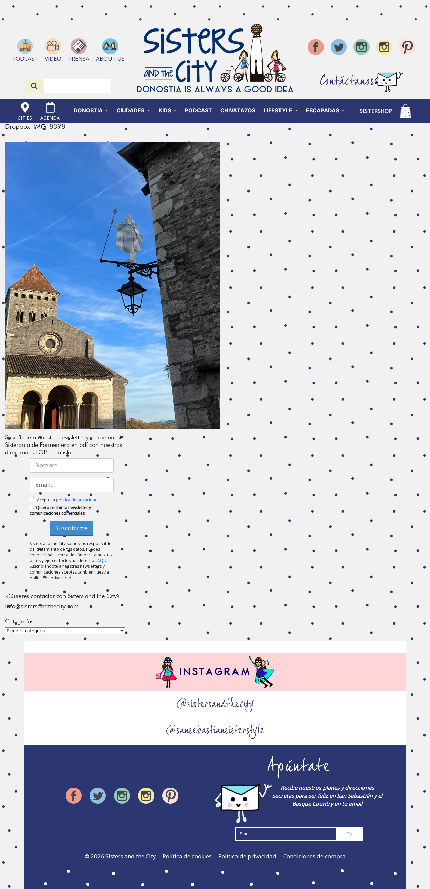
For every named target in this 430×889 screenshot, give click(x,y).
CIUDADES (131, 110)
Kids (165, 110)
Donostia (89, 110)
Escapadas (323, 110)
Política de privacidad (247, 856)
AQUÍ (102, 560)
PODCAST (198, 110)
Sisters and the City (130, 856)
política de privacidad (77, 500)
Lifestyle (279, 110)
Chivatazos (237, 110)
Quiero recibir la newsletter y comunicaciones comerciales (60, 510)
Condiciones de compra (314, 856)
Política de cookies (187, 856)
